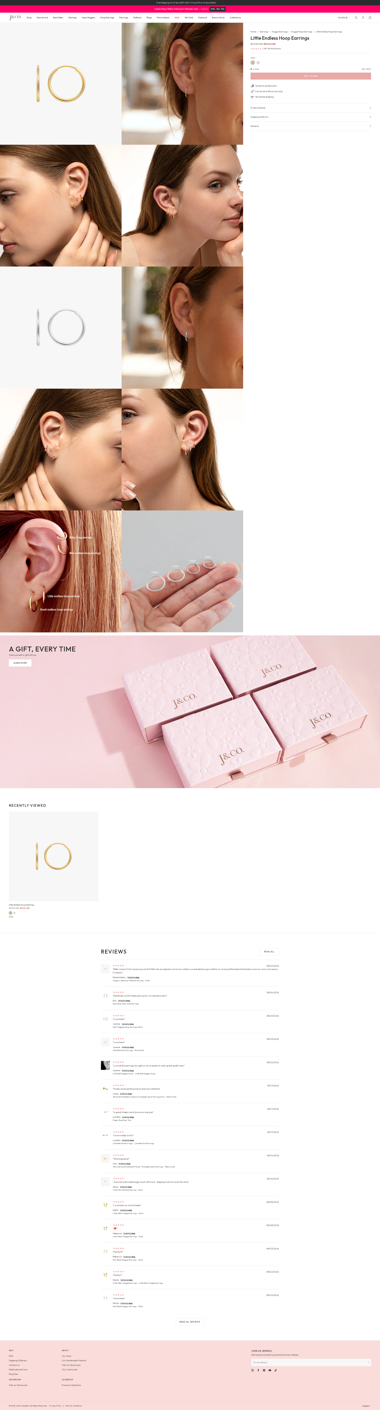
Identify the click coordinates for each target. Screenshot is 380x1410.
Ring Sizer (13, 1374)
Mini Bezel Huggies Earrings (125, 1260)
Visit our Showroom (71, 1365)
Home (253, 31)
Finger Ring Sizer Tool (122, 1120)
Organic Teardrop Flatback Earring (128, 980)
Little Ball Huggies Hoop (123, 1073)
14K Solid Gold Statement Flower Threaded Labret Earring (138, 1166)
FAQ (11, 1356)
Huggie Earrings (280, 31)
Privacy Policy (55, 1405)
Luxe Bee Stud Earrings (123, 1143)
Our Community (69, 1369)
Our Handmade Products (74, 1360)
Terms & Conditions (73, 1405)
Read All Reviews (190, 1321)
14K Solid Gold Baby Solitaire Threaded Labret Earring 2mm (139, 1097)
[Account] (363, 17)
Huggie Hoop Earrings (301, 31)
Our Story (66, 1356)
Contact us (14, 1365)
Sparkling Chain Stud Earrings (126, 1003)
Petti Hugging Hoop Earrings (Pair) (128, 1027)
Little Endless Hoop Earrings (21, 905)
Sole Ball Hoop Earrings (123, 1050)
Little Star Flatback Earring (124, 1190)
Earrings (264, 31)
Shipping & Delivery (18, 1360)
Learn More (20, 663)
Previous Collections (71, 1385)
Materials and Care (18, 1369)
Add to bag (311, 76)
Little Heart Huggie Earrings (125, 1213)
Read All (269, 951)
